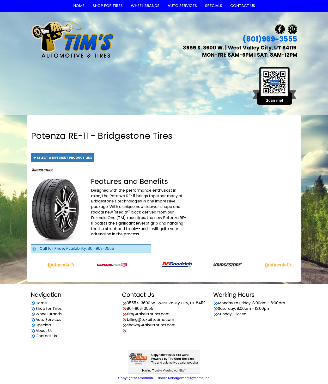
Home (41, 303)
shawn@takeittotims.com (151, 325)
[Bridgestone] (215, 264)
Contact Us (46, 336)
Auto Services (48, 319)
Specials (43, 325)
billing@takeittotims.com (150, 319)
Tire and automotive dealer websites (175, 360)
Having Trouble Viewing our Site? (164, 370)
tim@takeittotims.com (148, 314)
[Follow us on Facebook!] (280, 29)
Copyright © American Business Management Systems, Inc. (164, 378)
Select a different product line (64, 158)
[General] (100, 264)
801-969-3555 (140, 308)
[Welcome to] (73, 39)
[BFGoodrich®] (165, 264)
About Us (44, 330)
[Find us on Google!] (292, 29)
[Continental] (49, 264)
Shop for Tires (49, 308)
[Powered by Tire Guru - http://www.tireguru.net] (138, 358)
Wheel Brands (49, 314)
